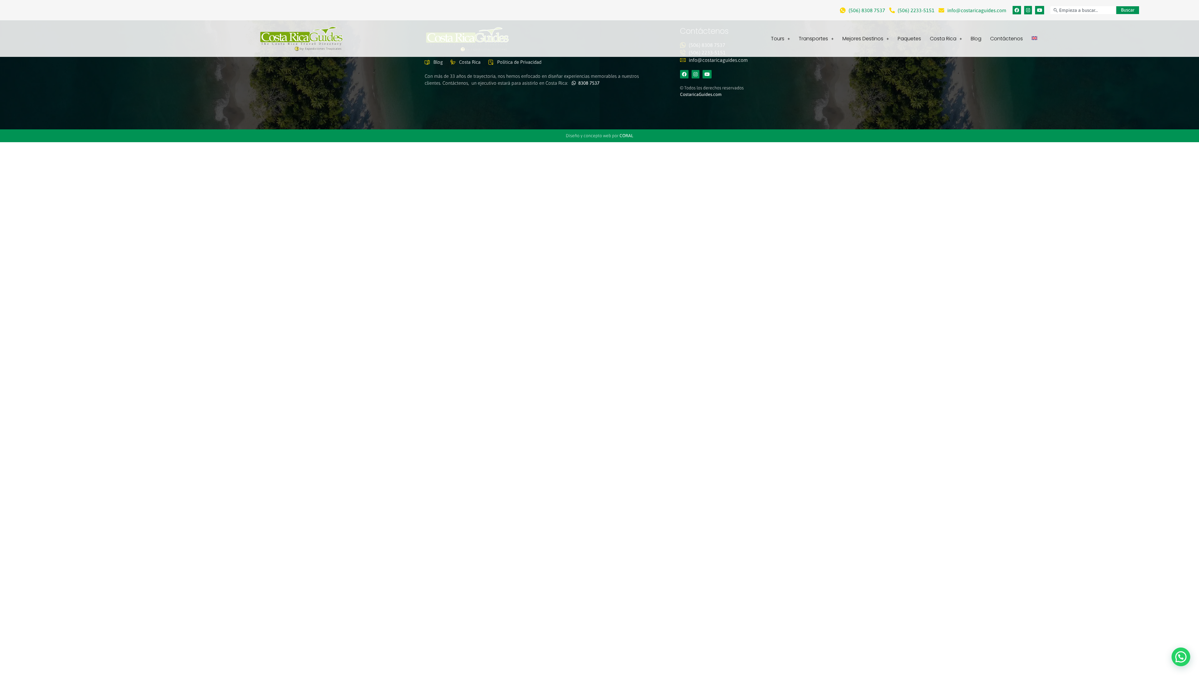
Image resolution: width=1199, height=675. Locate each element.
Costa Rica (943, 38)
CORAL (626, 135)
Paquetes (909, 38)
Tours (777, 38)
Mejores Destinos (862, 38)
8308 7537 (588, 83)
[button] (1181, 657)
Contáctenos (1006, 38)
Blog (976, 38)
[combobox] (1082, 10)
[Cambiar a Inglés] (1034, 38)
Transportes (813, 38)
